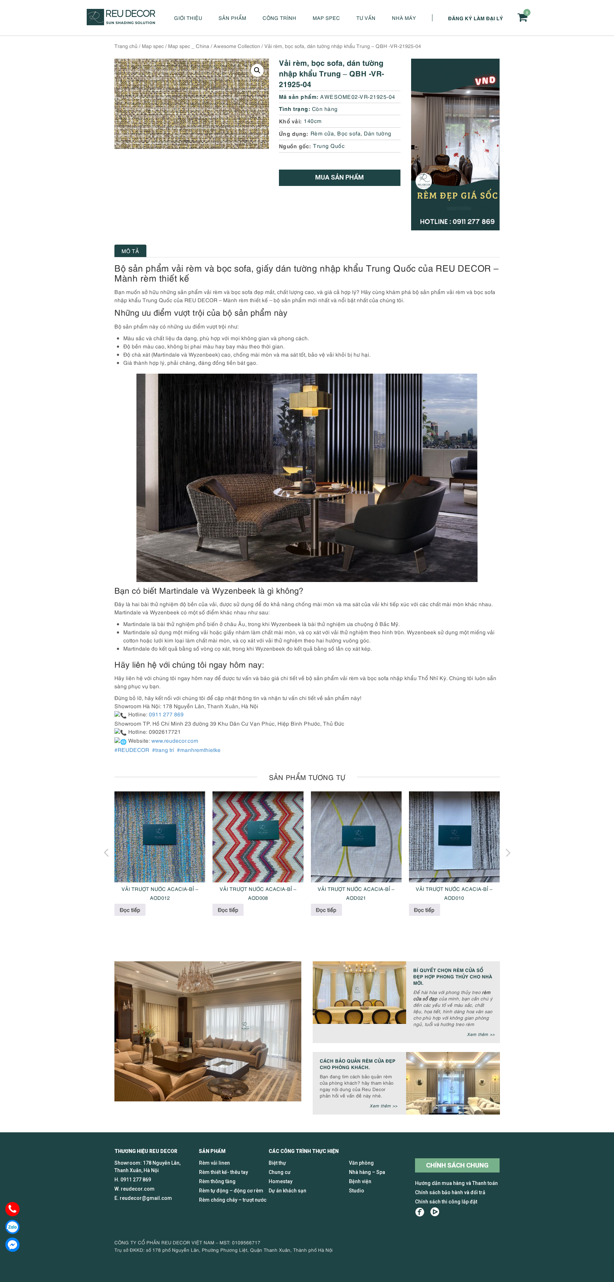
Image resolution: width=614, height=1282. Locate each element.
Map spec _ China (188, 45)
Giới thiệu (188, 17)
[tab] (130, 251)
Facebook (420, 1212)
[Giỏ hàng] (522, 17)
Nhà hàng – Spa (367, 1172)
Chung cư (280, 1172)
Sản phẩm (232, 17)
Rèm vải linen (214, 1163)
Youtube (435, 1212)
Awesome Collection (237, 45)
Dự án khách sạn (287, 1190)
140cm (313, 120)
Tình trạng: (295, 108)
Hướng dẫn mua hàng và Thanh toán (456, 1183)
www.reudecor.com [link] (174, 740)
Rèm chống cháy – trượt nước (232, 1200)
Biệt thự (277, 1163)
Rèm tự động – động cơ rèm (231, 1190)
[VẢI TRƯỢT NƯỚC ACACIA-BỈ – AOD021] (356, 836)
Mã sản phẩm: (299, 96)
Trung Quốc (329, 145)
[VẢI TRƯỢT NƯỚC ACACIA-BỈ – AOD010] (454, 836)
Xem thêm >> (481, 1034)
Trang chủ (126, 45)
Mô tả (130, 250)
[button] (257, 70)
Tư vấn (366, 17)
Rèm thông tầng (217, 1181)
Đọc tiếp (130, 909)
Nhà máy (404, 17)
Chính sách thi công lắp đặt (446, 1201)
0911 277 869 (135, 1179)
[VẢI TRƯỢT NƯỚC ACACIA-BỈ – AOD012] (159, 836)
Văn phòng (361, 1163)
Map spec (326, 17)
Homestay (280, 1181)
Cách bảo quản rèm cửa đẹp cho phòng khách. (357, 1063)
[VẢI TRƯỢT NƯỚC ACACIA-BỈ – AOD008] (257, 836)
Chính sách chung (457, 1165)
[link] (132, 749)
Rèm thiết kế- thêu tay (223, 1172)
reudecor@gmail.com (146, 1198)
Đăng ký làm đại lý (475, 17)
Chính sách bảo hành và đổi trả (450, 1192)
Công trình (279, 17)
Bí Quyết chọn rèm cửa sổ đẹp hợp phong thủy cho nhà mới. (452, 976)
